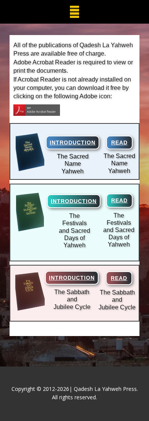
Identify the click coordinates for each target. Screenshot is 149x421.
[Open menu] (74, 12)
